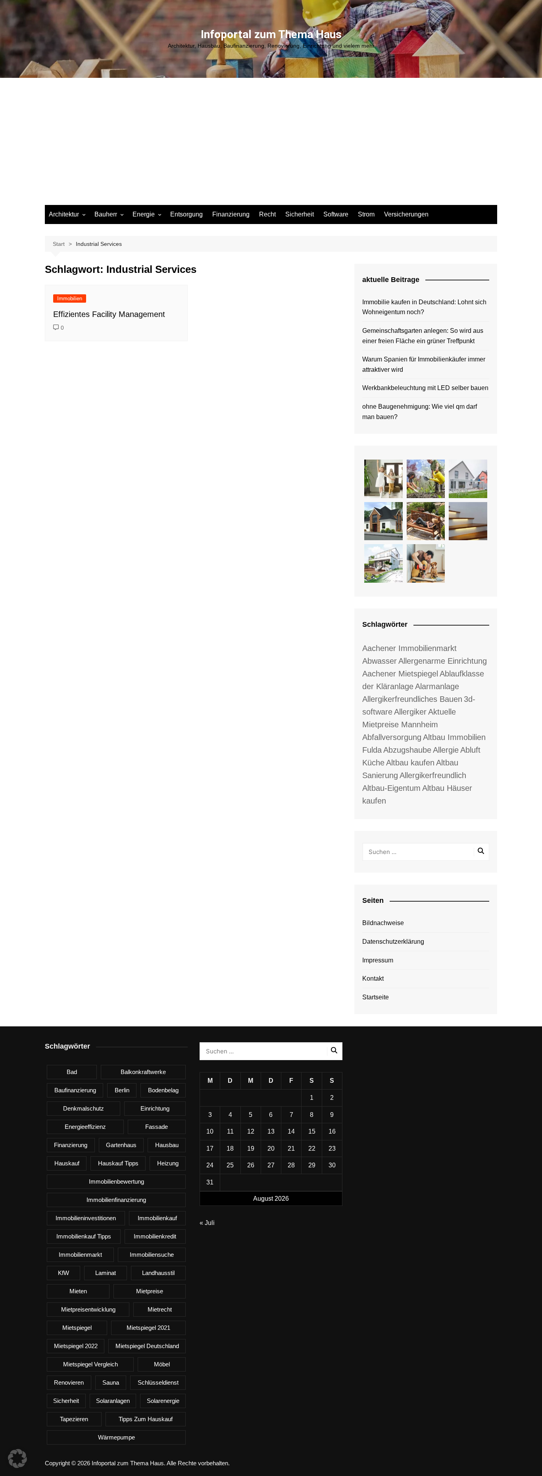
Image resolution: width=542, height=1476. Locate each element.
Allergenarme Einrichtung (442, 661)
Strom (366, 214)
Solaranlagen (113, 1400)
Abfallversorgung (391, 737)
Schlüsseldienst (158, 1382)
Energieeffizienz (85, 1126)
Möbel (162, 1364)
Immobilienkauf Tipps (83, 1236)
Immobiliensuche (152, 1254)
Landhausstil (158, 1272)
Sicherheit (299, 214)
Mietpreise (149, 1291)
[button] (17, 1458)
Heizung (168, 1163)
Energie (144, 214)
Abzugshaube (407, 750)
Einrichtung (154, 1108)
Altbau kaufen (410, 762)
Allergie (446, 750)
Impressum (377, 960)
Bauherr (105, 214)
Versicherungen (406, 214)
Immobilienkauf (157, 1218)
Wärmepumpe (116, 1437)
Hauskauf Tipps (118, 1163)
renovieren (69, 1382)
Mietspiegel (77, 1327)
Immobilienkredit (155, 1236)
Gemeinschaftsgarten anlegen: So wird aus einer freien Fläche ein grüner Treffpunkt (422, 335)
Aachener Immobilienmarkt (409, 648)
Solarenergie (163, 1400)
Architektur (64, 214)
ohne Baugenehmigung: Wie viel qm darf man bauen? (419, 411)
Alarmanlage (437, 686)
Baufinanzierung (75, 1090)
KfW (63, 1272)
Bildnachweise (383, 923)
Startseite (375, 997)
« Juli (207, 1222)
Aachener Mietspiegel (400, 673)
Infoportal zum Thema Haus (271, 34)
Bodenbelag (163, 1090)
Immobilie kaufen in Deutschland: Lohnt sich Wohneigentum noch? (424, 307)
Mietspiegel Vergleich (90, 1364)
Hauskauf (66, 1163)
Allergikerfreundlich (433, 775)
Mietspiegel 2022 (76, 1346)
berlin (122, 1090)
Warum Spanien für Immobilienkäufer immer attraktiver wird (423, 364)
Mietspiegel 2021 (148, 1327)
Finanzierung (231, 214)
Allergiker (410, 711)
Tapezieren (74, 1419)
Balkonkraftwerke (143, 1071)
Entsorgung (186, 214)
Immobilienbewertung (116, 1181)
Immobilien (69, 298)
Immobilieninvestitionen (86, 1218)
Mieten (78, 1291)
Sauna (110, 1382)
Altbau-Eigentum (391, 788)
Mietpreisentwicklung (88, 1309)
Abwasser (379, 661)
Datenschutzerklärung (393, 941)
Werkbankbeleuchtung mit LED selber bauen (425, 387)
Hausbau (167, 1145)
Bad (72, 1071)
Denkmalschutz (83, 1108)
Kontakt (373, 978)
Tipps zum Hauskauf (146, 1419)
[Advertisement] (271, 145)
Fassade (156, 1126)
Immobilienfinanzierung (116, 1199)
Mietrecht (160, 1309)
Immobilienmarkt (80, 1254)
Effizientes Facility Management (109, 314)
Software (335, 214)
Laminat (105, 1272)
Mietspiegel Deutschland (147, 1346)
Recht (267, 214)
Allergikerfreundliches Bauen (412, 699)
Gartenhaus (121, 1145)
